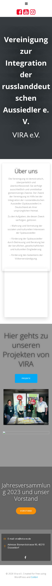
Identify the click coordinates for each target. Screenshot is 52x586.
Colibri (34, 577)
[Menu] (26, 3)
